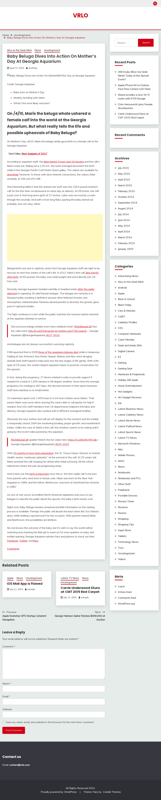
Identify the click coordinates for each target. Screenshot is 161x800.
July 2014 (123, 214)
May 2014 (124, 225)
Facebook (12, 540)
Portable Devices (127, 495)
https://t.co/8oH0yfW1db (82, 439)
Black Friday (125, 304)
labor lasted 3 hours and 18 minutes (64, 161)
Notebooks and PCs (129, 478)
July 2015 (123, 167)
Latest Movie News (129, 420)
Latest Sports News (129, 432)
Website (7, 709)
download (12, 174)
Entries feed (125, 591)
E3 (119, 356)
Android (122, 287)
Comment (8, 646)
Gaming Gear (125, 368)
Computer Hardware (129, 333)
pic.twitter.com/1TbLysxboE (70, 330)
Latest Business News (130, 408)
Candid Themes (112, 791)
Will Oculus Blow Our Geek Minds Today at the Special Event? (133, 75)
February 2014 (126, 243)
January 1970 (125, 248)
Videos (122, 559)
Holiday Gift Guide (128, 379)
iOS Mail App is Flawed (24, 583)
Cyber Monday (126, 339)
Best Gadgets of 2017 (34, 153)
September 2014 (127, 202)
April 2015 (124, 179)
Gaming (122, 362)
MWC (121, 461)
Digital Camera (126, 351)
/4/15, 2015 (62, 444)
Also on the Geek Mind (19, 50)
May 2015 (124, 173)
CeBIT (121, 316)
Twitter (23, 540)
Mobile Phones (126, 455)
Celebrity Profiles (127, 322)
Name (6, 683)
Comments (13, 548)
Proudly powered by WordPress (59, 791)
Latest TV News (70, 578)
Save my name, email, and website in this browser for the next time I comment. (50, 722)
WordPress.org (126, 603)
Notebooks (124, 472)
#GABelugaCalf (83, 326)
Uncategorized (52, 50)
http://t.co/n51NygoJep (41, 330)
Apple (10, 578)
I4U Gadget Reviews (130, 397)
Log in (121, 586)
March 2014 (125, 237)
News (38, 50)
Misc (120, 449)
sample (31, 589)
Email (6, 696)
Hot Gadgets (125, 391)
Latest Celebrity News (130, 414)
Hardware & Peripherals (131, 374)
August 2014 (125, 208)
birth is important (39, 473)
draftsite (32, 68)
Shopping (123, 518)
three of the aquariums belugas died (58, 352)
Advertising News (128, 276)
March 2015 (125, 185)
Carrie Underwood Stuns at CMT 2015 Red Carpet (80, 590)
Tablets (122, 536)
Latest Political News (130, 426)
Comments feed (127, 597)
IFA (120, 403)
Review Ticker (126, 501)
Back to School (126, 299)
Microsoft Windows (129, 443)
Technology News (128, 541)
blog (35, 540)
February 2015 (126, 191)
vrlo (80, 15)
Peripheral (123, 489)
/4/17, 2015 (53, 335)
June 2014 (124, 220)
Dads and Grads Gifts (130, 345)
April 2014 (124, 231)
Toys (121, 547)
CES (120, 327)
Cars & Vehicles (126, 310)
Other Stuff (124, 484)
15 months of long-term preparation (33, 453)
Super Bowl (124, 530)
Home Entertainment (130, 385)
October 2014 (126, 196)
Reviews (123, 507)
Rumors (122, 512)
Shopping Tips (126, 524)
